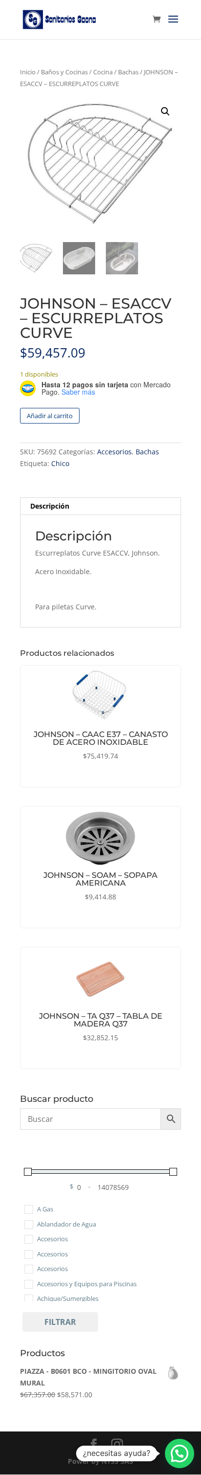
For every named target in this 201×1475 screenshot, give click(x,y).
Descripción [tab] (49, 506)
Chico (60, 463)
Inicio (28, 71)
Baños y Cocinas (64, 71)
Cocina (103, 71)
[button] (165, 111)
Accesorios (114, 451)
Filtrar (60, 1322)
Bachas (128, 71)
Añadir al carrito (50, 415)
